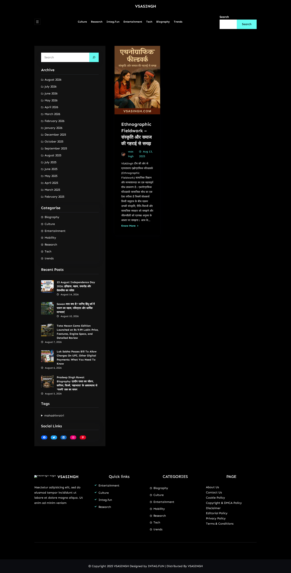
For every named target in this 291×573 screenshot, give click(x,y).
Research (51, 244)
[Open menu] (37, 22)
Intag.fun (105, 500)
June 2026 (51, 93)
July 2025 (50, 162)
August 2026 (53, 79)
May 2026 (51, 100)
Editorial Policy (217, 513)
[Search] (94, 57)
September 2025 (56, 148)
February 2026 (54, 121)
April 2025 (51, 183)
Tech (48, 251)
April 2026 (51, 107)
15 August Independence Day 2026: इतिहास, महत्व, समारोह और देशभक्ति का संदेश (76, 286)
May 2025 (51, 176)
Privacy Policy (216, 518)
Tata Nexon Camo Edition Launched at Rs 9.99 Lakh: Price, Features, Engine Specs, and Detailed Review (78, 331)
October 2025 (54, 141)
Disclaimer (213, 508)
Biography (52, 217)
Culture (50, 224)
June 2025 (51, 169)
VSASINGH (145, 6)
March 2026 (52, 114)
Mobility (50, 237)
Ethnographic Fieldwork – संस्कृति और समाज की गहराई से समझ (136, 133)
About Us (212, 487)
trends (49, 258)
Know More (128, 225)
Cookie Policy (215, 497)
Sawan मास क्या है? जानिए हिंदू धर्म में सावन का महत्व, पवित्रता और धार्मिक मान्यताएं (76, 308)
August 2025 (53, 155)
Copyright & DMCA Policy (224, 503)
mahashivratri (54, 415)
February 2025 (54, 196)
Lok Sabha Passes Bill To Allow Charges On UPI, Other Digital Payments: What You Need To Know (76, 357)
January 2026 (53, 128)
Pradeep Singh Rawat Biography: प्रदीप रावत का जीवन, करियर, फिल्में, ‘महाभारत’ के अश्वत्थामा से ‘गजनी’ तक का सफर (77, 383)
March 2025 (52, 190)
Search (224, 17)
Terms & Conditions (219, 523)
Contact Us (214, 492)
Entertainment (55, 231)
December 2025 (55, 134)
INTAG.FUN (156, 566)
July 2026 (50, 86)
